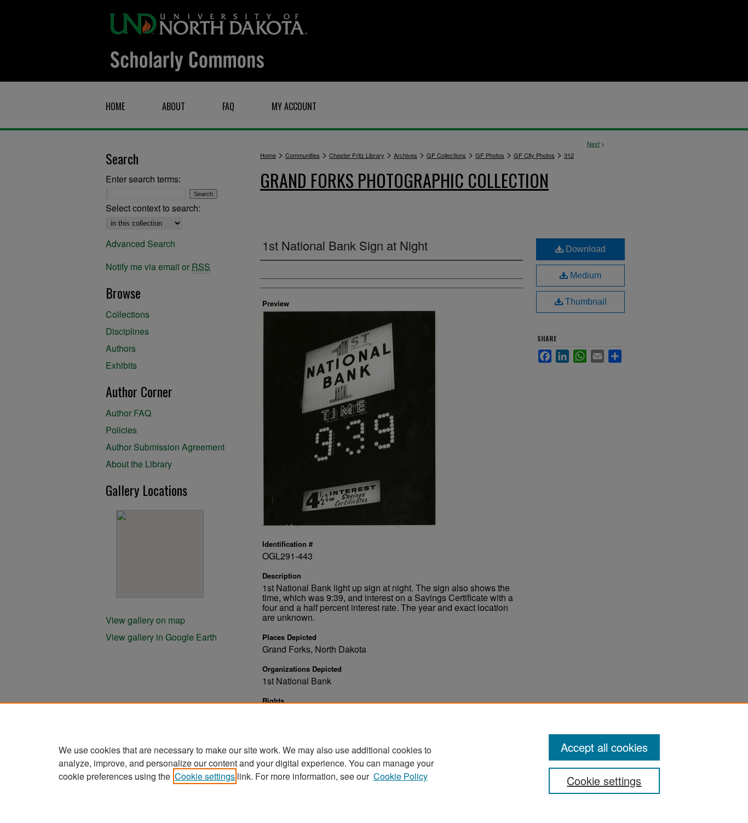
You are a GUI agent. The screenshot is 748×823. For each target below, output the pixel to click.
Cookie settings (205, 776)
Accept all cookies (604, 747)
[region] (374, 762)
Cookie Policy (400, 776)
